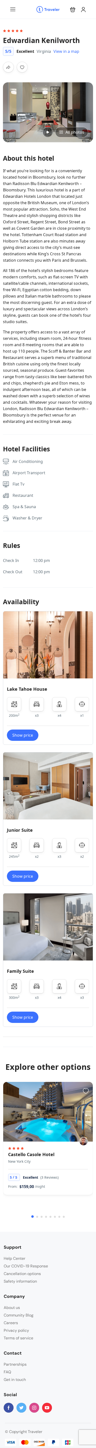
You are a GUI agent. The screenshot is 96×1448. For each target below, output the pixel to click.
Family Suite (20, 971)
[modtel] (83, 1141)
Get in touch (15, 1379)
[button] (73, 9)
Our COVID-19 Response (26, 1266)
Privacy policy (16, 1330)
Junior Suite (20, 830)
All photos (74, 132)
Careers (11, 1322)
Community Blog (18, 1315)
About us (12, 1307)
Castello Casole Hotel (31, 1154)
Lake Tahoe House (27, 689)
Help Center (14, 1258)
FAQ (7, 1372)
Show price (22, 735)
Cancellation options (22, 1273)
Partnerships (15, 1364)
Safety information (20, 1281)
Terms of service (18, 1338)
